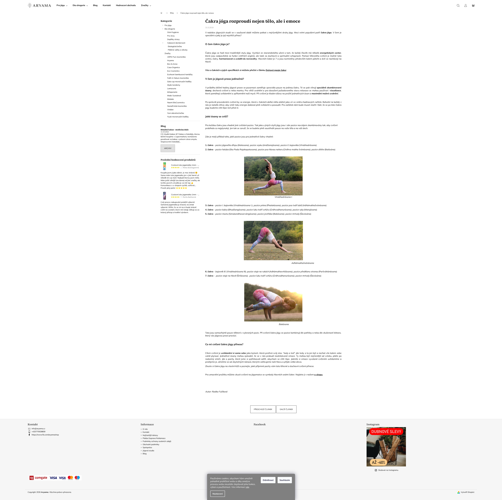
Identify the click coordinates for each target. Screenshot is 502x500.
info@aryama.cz (38, 428)
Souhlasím (285, 480)
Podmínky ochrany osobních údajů (157, 441)
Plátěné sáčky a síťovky (177, 50)
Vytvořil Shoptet (467, 492)
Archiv (167, 148)
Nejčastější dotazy (150, 435)
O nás (145, 429)
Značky (167, 53)
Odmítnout (268, 480)
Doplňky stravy (173, 39)
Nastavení (217, 493)
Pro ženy (171, 36)
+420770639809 (38, 431)
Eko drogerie (170, 29)
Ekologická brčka (175, 46)
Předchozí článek (263, 409)
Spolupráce (147, 447)
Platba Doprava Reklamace (154, 438)
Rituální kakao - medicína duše (175, 130)
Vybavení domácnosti (176, 43)
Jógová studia (148, 450)
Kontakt (146, 432)
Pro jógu (168, 25)
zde (247, 487)
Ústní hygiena (173, 32)
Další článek (286, 409)
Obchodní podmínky (151, 444)
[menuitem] (62, 5)
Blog (144, 453)
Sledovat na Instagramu (388, 470)
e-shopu (318, 374)
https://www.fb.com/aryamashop (45, 435)
